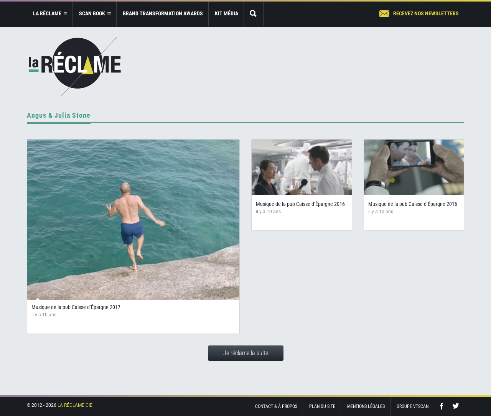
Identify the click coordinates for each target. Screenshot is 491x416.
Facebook (443, 406)
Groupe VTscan (412, 406)
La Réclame (75, 67)
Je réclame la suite (245, 353)
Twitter (455, 406)
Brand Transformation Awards (163, 13)
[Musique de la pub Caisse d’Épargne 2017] (133, 220)
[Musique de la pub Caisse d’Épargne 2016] (302, 167)
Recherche (253, 14)
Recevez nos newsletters (426, 13)
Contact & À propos (276, 406)
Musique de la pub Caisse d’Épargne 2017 (75, 307)
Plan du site (322, 406)
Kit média (226, 13)
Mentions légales (366, 406)
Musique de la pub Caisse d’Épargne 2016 (300, 204)
